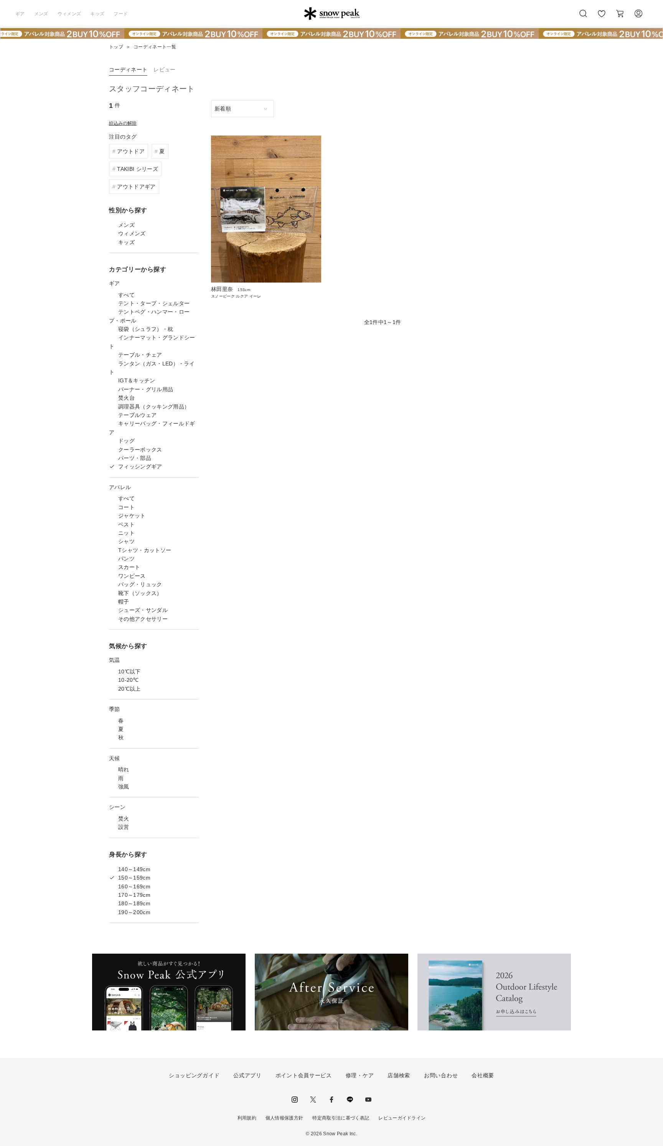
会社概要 (483, 1075)
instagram (295, 1099)
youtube (368, 1099)
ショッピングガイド (194, 1075)
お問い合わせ (441, 1075)
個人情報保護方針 (284, 1118)
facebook (331, 1099)
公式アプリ (247, 1075)
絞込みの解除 (123, 123)
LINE (350, 1099)
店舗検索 (399, 1075)
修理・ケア (360, 1075)
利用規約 (246, 1118)
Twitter (313, 1099)
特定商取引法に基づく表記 (340, 1118)
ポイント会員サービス (303, 1075)
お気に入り (602, 17)
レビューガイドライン (402, 1118)
